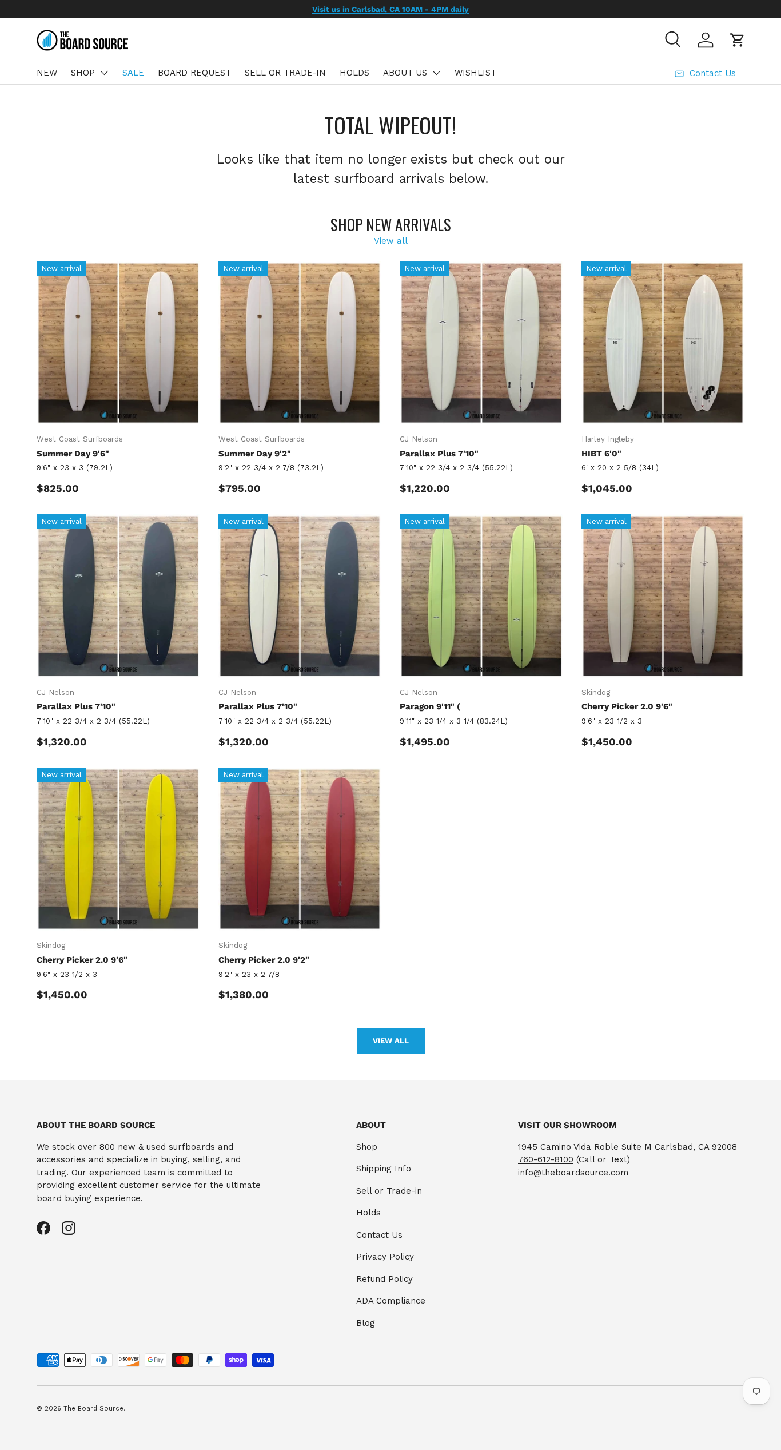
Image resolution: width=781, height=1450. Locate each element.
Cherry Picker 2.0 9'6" (626, 706)
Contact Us (379, 1235)
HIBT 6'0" (601, 453)
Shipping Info (383, 1168)
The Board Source (93, 1408)
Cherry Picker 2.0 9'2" (263, 960)
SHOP (83, 72)
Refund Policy (384, 1279)
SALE (133, 72)
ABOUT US (405, 72)
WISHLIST (475, 72)
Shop (366, 1147)
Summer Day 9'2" (254, 453)
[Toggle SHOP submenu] (104, 73)
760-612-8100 (545, 1159)
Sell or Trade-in (389, 1191)
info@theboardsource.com (573, 1172)
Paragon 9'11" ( (430, 706)
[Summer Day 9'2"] (300, 343)
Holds (368, 1212)
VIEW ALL (391, 1040)
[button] (737, 40)
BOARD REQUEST (194, 72)
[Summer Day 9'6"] (118, 343)
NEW (47, 72)
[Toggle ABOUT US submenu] (436, 73)
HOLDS (354, 72)
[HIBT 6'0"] (663, 343)
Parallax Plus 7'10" (439, 453)
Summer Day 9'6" (73, 453)
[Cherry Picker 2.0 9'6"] (663, 596)
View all (391, 241)
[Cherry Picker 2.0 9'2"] (300, 849)
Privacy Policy (385, 1257)
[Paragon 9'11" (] (481, 596)
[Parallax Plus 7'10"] (481, 343)
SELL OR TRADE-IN (285, 72)
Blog (365, 1323)
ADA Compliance (390, 1301)
